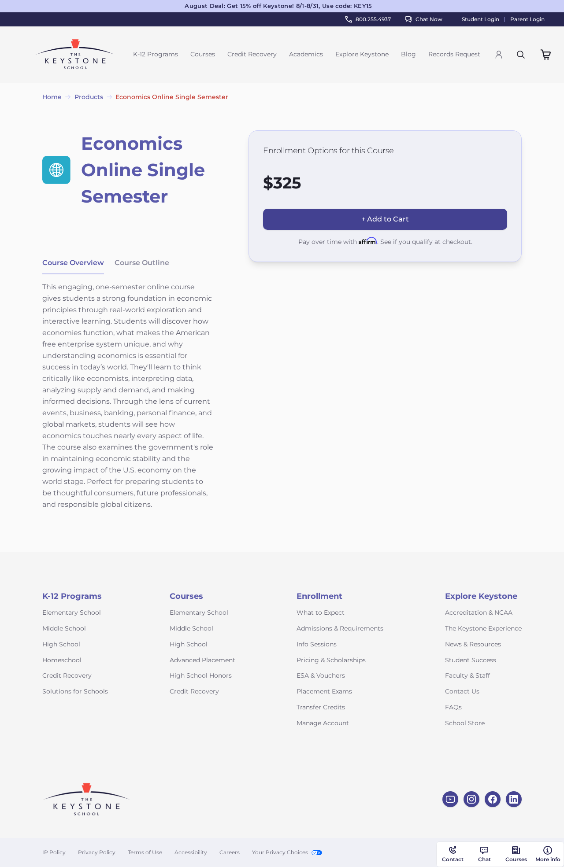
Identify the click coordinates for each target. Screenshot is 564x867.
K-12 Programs (155, 54)
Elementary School (71, 612)
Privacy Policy (96, 852)
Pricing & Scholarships (331, 660)
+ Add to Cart (385, 219)
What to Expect (321, 612)
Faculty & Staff (467, 675)
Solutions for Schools (75, 691)
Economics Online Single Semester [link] (171, 97)
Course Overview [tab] (73, 262)
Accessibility (190, 852)
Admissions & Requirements (340, 628)
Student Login (480, 19)
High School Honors (201, 675)
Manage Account (323, 723)
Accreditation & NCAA (478, 612)
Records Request (454, 54)
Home (52, 97)
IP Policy (54, 852)
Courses (202, 54)
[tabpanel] (127, 401)
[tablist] (105, 263)
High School (61, 644)
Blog (408, 54)
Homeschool (62, 660)
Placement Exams (324, 691)
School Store (465, 723)
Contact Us (462, 691)
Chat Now (429, 19)
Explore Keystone (362, 54)
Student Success (470, 660)
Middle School (64, 628)
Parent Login (527, 19)
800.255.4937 (373, 19)
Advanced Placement (202, 660)
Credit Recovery (252, 54)
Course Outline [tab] (142, 262)
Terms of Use (145, 852)
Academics (306, 54)
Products (88, 97)
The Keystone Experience (483, 628)
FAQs (453, 707)
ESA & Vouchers (321, 675)
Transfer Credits (321, 707)
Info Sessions (317, 644)
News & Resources (473, 644)
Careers (229, 852)
